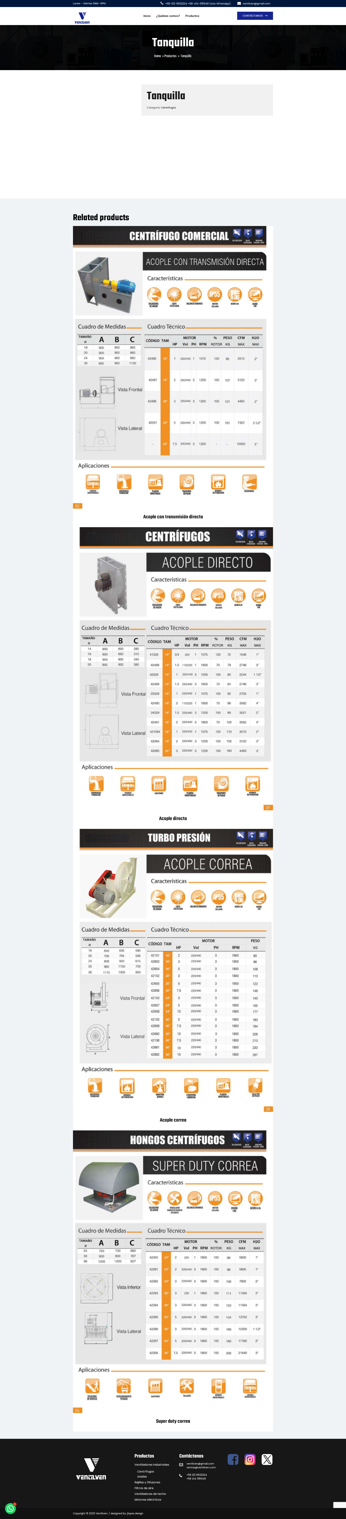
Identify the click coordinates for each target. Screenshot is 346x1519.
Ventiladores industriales (151, 1465)
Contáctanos (253, 15)
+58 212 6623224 (197, 1475)
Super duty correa (173, 1421)
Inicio (147, 16)
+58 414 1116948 (196, 1478)
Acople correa (173, 1120)
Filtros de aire (144, 1488)
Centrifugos (168, 107)
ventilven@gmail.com (256, 3)
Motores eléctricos (147, 1500)
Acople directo (173, 819)
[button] (10, 1508)
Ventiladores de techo (150, 1494)
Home (157, 56)
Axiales (142, 1476)
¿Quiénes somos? (168, 16)
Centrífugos (145, 1471)
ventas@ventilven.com (201, 1467)
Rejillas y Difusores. (147, 1482)
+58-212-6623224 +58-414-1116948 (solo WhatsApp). (198, 3)
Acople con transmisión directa (173, 517)
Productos (192, 16)
